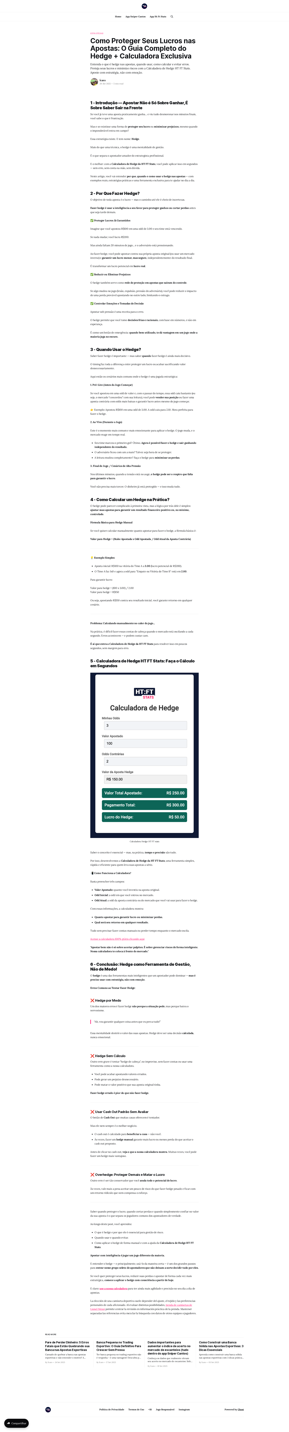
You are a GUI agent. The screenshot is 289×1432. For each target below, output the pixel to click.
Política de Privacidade (111, 1409)
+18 (150, 1409)
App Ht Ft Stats (158, 16)
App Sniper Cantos (136, 16)
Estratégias (96, 33)
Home (118, 16)
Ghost (241, 1409)
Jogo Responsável (165, 1409)
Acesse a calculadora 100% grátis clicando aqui (117, 939)
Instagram (184, 1409)
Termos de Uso (136, 1409)
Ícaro (103, 80)
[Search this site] (171, 16)
